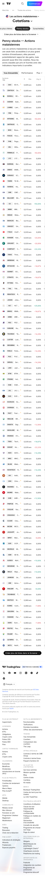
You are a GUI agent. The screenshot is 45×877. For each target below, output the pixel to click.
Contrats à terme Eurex (32, 758)
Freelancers (6, 845)
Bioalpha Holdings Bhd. (18, 221)
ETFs (4, 732)
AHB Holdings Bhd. (17, 498)
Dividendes (6, 769)
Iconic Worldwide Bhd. (17, 606)
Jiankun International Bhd (18, 577)
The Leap (27, 746)
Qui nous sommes (30, 770)
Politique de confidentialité (28, 812)
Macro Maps (7, 788)
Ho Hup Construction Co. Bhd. (17, 447)
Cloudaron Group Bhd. (17, 521)
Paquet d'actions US (31, 761)
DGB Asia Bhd (17, 385)
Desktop (5, 801)
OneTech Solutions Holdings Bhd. (17, 232)
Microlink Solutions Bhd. (18, 549)
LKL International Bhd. (17, 391)
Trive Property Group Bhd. (17, 255)
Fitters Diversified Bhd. (17, 283)
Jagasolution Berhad (18, 532)
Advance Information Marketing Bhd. (17, 583)
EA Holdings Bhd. (17, 85)
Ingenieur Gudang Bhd (18, 487)
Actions (5, 729)
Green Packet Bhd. (18, 243)
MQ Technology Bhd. (18, 600)
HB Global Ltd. (17, 419)
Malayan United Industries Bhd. (17, 492)
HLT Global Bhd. (17, 306)
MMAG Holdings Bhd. (17, 311)
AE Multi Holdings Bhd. (17, 555)
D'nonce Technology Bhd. (18, 436)
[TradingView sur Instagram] (20, 673)
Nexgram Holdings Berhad (18, 566)
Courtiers (26, 739)
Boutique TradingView (31, 790)
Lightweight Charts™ (31, 848)
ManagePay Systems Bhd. (17, 538)
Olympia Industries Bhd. (18, 640)
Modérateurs (7, 820)
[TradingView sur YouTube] (15, 673)
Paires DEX (6, 742)
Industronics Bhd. (17, 379)
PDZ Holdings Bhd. (17, 323)
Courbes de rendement (11, 783)
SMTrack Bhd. (18, 124)
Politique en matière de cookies (32, 817)
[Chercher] (22, 3)
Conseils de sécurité (31, 825)
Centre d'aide (28, 777)
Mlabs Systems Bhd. (17, 464)
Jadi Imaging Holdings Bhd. (17, 368)
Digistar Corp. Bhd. (17, 424)
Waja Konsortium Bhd (17, 572)
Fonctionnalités (29, 722)
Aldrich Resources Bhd (17, 560)
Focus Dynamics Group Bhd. (17, 136)
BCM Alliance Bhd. (18, 96)
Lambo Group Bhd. (17, 107)
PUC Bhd (17, 357)
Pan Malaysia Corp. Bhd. (18, 589)
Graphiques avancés (31, 851)
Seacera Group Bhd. (18, 611)
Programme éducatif (31, 872)
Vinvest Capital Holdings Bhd (18, 226)
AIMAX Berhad (17, 170)
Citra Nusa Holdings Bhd (17, 481)
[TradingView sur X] (4, 673)
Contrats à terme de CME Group (32, 755)
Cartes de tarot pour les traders (32, 793)
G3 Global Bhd (17, 204)
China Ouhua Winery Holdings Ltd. (18, 515)
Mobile (4, 798)
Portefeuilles (7, 781)
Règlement (6, 818)
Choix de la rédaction (10, 833)
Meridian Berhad (18, 260)
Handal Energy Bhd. (18, 187)
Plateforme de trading (31, 853)
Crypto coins (7, 737)
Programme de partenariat (29, 869)
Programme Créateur (10, 815)
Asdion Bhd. (17, 102)
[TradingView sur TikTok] (37, 673)
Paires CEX (6, 739)
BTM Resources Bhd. (17, 374)
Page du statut (29, 832)
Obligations (6, 734)
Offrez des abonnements (32, 730)
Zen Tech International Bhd (18, 90)
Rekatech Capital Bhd (18, 294)
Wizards (5, 842)
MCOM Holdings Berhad (17, 526)
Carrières (26, 780)
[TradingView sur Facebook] (9, 673)
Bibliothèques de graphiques (29, 845)
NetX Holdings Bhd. (17, 645)
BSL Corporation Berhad (18, 198)
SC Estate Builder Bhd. (18, 175)
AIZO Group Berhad (17, 453)
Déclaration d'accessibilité (28, 821)
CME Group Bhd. (17, 192)
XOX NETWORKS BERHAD (17, 272)
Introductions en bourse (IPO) (11, 772)
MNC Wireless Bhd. (17, 458)
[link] (21, 34)
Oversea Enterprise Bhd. (18, 408)
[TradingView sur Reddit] (4, 678)
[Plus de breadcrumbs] (13, 10)
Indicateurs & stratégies (11, 840)
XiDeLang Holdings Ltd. (17, 147)
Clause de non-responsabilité (29, 808)
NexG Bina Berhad (18, 345)
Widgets (26, 841)
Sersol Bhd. (17, 362)
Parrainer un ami (8, 813)
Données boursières (30, 727)
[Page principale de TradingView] (9, 3)
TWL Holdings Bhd (17, 289)
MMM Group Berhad (17, 209)
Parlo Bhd (17, 351)
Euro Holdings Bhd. (17, 623)
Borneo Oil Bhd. (18, 164)
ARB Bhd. (17, 317)
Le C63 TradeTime (30, 797)
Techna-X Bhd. (18, 334)
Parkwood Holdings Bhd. (18, 617)
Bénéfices (6, 766)
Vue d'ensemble (29, 737)
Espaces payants (8, 847)
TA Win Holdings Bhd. (17, 181)
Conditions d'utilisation (31, 804)
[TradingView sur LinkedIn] (26, 673)
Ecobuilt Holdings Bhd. (18, 402)
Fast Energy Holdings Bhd (17, 413)
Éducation (6, 830)
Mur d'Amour (7, 810)
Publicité (26, 862)
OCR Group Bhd (17, 543)
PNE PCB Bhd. (17, 504)
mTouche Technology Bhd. (18, 266)
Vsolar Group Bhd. (17, 509)
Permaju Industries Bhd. (18, 153)
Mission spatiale (29, 772)
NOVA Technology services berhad (18, 470)
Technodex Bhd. (17, 441)
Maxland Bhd (18, 430)
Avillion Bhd (17, 475)
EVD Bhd (17, 396)
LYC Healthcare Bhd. (17, 158)
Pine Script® (7, 791)
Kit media (26, 783)
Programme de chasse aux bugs (31, 829)
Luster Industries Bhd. (17, 340)
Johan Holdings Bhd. (17, 300)
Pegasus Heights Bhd (17, 141)
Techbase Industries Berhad (18, 594)
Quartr (11, 708)
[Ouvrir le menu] (3, 3)
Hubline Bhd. (18, 328)
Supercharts (7, 722)
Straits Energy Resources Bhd (18, 277)
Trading (5, 828)
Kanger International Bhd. (17, 238)
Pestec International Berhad (17, 628)
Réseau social (7, 808)
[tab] (22, 29)
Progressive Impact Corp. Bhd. (17, 634)
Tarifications (28, 724)
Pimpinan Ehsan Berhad (17, 113)
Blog (25, 775)
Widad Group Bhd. (17, 215)
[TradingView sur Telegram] (31, 673)
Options (5, 786)
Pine (4, 744)
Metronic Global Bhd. (18, 119)
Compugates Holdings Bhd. (18, 249)
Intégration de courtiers (32, 865)
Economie (6, 764)
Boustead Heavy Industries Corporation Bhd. (17, 130)
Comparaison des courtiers (30, 743)
